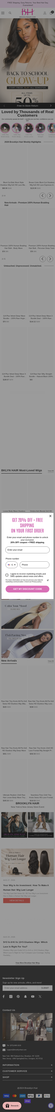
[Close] (50, 516)
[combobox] (12, 564)
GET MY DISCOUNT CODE (27, 589)
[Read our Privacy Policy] (47, 580)
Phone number (12, 559)
